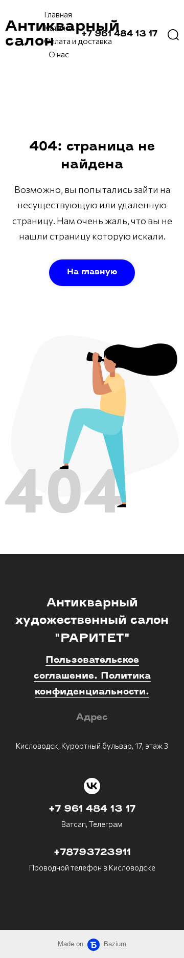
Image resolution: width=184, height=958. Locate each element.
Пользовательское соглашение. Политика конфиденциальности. (92, 676)
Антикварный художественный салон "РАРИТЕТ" (92, 621)
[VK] (92, 786)
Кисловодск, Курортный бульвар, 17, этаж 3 (92, 745)
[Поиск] (173, 34)
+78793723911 (92, 853)
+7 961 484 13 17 (92, 809)
